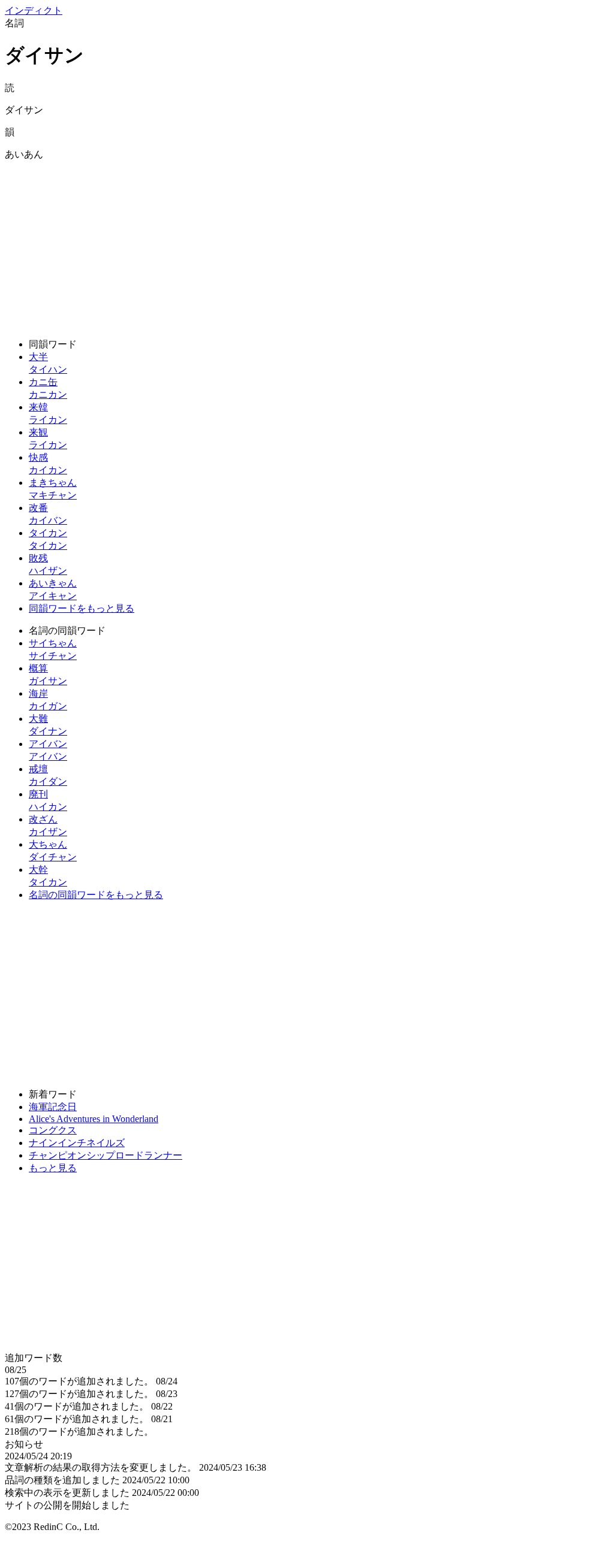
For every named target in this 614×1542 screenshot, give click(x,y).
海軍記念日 (53, 1107)
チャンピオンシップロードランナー (105, 1155)
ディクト (33, 10)
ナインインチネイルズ (77, 1143)
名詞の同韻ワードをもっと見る (96, 895)
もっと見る (53, 1168)
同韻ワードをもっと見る (81, 608)
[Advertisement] (307, 245)
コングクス (53, 1130)
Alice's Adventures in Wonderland (93, 1119)
